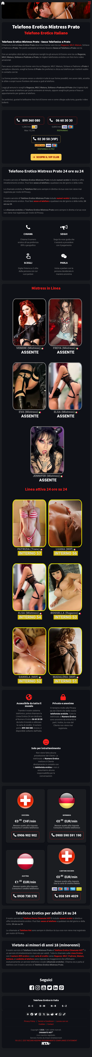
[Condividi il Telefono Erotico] (28, 1014)
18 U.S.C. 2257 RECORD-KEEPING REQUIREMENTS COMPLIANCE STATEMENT (46, 1040)
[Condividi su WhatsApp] (60, 1014)
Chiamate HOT (44, 918)
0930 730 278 (27, 896)
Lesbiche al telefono (25, 959)
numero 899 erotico (20, 956)
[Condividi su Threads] (40, 1014)
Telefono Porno (30, 918)
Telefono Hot (25, 930)
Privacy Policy (29, 1021)
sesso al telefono (41, 201)
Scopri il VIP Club (47, 157)
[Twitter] (49, 987)
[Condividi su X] (44, 1014)
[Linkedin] (55, 987)
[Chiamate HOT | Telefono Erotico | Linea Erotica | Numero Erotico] (3, 3)
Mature (78, 45)
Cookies (42, 1024)
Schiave (9, 959)
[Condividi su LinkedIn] (48, 1014)
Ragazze (65, 45)
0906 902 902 (27, 835)
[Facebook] (31, 987)
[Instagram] (37, 987)
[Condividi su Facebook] (32, 1014)
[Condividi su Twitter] (36, 1014)
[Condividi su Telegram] (56, 1014)
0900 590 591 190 (68, 835)
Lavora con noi (62, 1021)
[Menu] (89, 3)
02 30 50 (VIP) (47, 139)
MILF (72, 45)
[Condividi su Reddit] (52, 1014)
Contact (50, 1024)
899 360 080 (31, 120)
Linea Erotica (77, 953)
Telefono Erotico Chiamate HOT (68, 950)
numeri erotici (63, 198)
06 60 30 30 (64, 120)
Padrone (72, 956)
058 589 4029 (68, 896)
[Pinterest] (61, 987)
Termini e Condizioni (46, 1021)
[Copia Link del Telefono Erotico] (64, 1014)
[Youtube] (43, 987)
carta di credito (41, 956)
